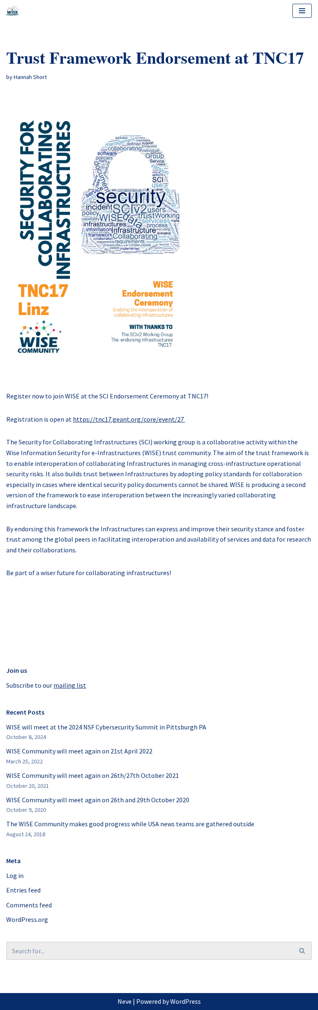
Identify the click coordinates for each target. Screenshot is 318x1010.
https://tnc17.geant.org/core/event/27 (129, 419)
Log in (15, 875)
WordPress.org (27, 919)
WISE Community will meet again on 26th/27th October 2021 (92, 775)
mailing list (69, 685)
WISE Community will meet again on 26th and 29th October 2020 (97, 800)
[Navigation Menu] (302, 11)
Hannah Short (30, 77)
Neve (125, 1001)
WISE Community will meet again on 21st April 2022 (79, 751)
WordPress (185, 1001)
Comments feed (29, 905)
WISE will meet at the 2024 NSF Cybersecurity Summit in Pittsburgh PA (106, 727)
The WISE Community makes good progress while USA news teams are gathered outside (130, 824)
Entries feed (23, 890)
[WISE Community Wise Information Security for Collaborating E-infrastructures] (12, 11)
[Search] (302, 951)
